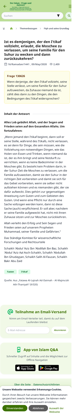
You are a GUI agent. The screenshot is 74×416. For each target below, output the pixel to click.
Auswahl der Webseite (56, 410)
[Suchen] (69, 15)
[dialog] (35, 401)
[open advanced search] (58, 15)
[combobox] (30, 16)
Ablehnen (38, 408)
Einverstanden (15, 408)
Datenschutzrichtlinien (46, 384)
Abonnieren (60, 330)
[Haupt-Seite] (11, 28)
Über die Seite (22, 384)
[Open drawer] (70, 6)
